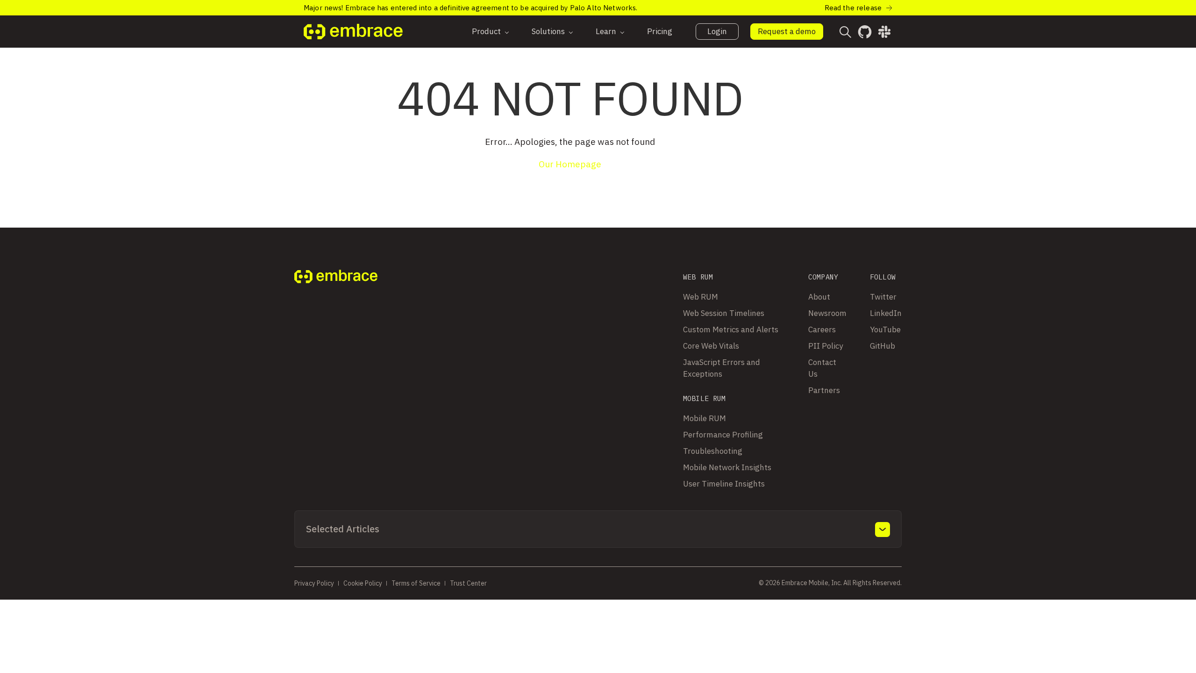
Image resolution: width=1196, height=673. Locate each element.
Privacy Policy (314, 583)
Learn (606, 31)
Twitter (883, 297)
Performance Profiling (723, 435)
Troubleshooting (712, 451)
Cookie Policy (362, 583)
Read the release (853, 7)
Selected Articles (342, 529)
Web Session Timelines (723, 313)
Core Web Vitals (711, 346)
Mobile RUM (704, 418)
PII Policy (825, 346)
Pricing (659, 31)
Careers (822, 329)
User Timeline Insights (724, 484)
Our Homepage (570, 164)
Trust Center (468, 583)
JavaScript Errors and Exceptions (721, 368)
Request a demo (787, 31)
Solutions (548, 31)
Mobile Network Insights (727, 467)
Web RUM (700, 297)
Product (486, 31)
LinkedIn (886, 313)
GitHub (882, 346)
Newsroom (827, 313)
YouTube (885, 329)
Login (717, 31)
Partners (824, 390)
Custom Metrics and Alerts (730, 329)
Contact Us (822, 368)
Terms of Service (416, 583)
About (819, 297)
